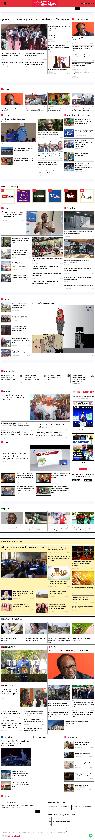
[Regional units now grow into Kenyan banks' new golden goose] (6, 241)
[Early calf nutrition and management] (69, 156)
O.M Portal (33, 832)
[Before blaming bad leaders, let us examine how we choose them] (6, 342)
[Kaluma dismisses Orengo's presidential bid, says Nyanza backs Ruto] (50, 407)
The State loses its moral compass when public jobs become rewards (19, 328)
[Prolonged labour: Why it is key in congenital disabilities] (36, 628)
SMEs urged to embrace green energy (12, 62)
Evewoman (71, 737)
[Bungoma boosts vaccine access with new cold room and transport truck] (79, 220)
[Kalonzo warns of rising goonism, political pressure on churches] (36, 99)
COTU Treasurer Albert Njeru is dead (59, 69)
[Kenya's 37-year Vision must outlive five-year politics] (6, 353)
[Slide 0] (11, 680)
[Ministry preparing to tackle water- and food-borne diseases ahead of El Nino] (59, 628)
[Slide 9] (32, 680)
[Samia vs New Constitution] (63, 329)
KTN (68, 8)
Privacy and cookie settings (71, 831)
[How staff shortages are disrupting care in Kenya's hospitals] (33, 698)
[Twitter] (65, 807)
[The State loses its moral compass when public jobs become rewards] (6, 329)
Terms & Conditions (61, 832)
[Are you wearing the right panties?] (69, 765)
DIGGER (82, 8)
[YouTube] (88, 807)
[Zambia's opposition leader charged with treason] (83, 29)
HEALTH (33, 8)
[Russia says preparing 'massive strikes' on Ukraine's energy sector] (59, 692)
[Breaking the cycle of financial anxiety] (69, 787)
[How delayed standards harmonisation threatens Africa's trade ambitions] (6, 266)
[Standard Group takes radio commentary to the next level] (12, 518)
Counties (70, 208)
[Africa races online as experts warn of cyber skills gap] (47, 247)
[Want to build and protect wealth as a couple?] (69, 745)
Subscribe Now (83, 468)
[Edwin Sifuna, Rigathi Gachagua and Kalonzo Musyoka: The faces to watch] (50, 146)
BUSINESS (23, 8)
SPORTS (37, 8)
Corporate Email (40, 832)
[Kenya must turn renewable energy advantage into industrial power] (6, 307)
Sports (6, 508)
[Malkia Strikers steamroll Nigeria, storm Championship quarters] (83, 518)
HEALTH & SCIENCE (12, 619)
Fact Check (8, 685)
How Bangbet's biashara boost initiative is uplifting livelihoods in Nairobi (83, 121)
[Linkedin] (77, 807)
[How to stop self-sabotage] (69, 755)
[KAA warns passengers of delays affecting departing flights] (7, 150)
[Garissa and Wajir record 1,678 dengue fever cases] (83, 628)
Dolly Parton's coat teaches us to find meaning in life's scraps (32, 377)
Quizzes (6, 796)
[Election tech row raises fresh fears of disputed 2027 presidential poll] (7, 161)
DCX (28, 832)
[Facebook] (54, 807)
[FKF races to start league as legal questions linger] (59, 518)
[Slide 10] (34, 680)
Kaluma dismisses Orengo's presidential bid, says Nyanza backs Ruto (58, 47)
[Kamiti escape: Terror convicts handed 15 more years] (42, 594)
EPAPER (77, 8)
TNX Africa (8, 737)
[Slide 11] (36, 680)
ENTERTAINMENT (44, 8)
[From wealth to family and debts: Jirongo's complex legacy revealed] (50, 125)
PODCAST (72, 8)
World (53, 647)
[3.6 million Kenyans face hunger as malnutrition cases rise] (59, 99)
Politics (6, 391)
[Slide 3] (18, 680)
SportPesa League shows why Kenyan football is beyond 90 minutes (84, 132)
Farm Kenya (40, 737)
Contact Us (11, 832)
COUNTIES (13, 8)
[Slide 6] (25, 680)
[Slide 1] (13, 680)
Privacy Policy (53, 832)
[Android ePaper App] (76, 480)
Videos (6, 442)
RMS (47, 832)
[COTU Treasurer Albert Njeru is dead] (59, 62)
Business (7, 208)
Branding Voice (78, 115)
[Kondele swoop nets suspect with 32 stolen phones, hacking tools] (79, 249)
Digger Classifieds (58, 821)
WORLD (28, 8)
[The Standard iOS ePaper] (88, 480)
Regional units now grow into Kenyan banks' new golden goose (20, 240)
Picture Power (9, 647)
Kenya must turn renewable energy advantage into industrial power (20, 305)
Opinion (7, 299)
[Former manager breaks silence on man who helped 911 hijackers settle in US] (6, 775)
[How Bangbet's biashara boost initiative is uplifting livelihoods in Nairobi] (69, 122)
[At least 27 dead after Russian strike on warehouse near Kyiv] (56, 725)
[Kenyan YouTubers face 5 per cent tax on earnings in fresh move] (6, 786)
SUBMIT (37, 811)
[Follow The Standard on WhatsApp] (90, 835)
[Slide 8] (30, 680)
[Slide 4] (20, 680)
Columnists (8, 371)
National (7, 115)
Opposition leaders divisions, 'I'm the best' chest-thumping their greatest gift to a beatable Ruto (78, 379)
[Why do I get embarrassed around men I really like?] (69, 776)
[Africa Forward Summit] (24, 666)
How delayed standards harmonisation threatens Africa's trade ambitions (19, 264)
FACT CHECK (51, 8)
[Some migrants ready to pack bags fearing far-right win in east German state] (83, 692)
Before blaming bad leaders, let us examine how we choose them (21, 340)
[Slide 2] (16, 680)
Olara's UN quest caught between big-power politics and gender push (8, 377)
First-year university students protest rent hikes (78, 285)
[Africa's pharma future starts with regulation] (12, 628)
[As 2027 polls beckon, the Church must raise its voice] (6, 318)
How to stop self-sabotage (82, 753)
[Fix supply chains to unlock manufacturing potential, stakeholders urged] (44, 223)
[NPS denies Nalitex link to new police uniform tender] (18, 133)
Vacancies (24, 832)
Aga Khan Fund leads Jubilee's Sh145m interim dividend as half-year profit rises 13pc (21, 252)
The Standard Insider (13, 541)
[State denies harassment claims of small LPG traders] (6, 277)
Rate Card (18, 832)
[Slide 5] (23, 680)
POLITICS (18, 8)
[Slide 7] (27, 680)
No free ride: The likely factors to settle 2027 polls (55, 377)
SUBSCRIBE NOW (85, 3)
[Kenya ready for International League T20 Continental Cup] (36, 518)
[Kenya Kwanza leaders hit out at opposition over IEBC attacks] (83, 99)
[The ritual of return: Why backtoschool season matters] (6, 607)
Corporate (5, 832)
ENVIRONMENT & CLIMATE (60, 8)
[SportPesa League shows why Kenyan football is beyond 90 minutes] (69, 133)
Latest (6, 89)
